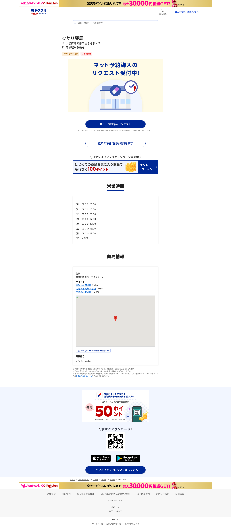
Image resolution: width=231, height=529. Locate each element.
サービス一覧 (97, 524)
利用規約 (66, 494)
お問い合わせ (162, 494)
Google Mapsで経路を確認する (95, 350)
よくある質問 (143, 494)
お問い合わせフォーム (84, 376)
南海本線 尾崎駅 (83, 285)
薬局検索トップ (83, 479)
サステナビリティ (131, 524)
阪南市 (103, 479)
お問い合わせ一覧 (113, 524)
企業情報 (51, 494)
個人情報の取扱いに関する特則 (115, 494)
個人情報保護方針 (85, 494)
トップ (72, 479)
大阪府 (95, 479)
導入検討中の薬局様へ (186, 12)
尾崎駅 (112, 479)
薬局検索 (163, 14)
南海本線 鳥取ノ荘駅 (86, 289)
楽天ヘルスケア (115, 511)
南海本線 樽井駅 (83, 292)
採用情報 (179, 494)
